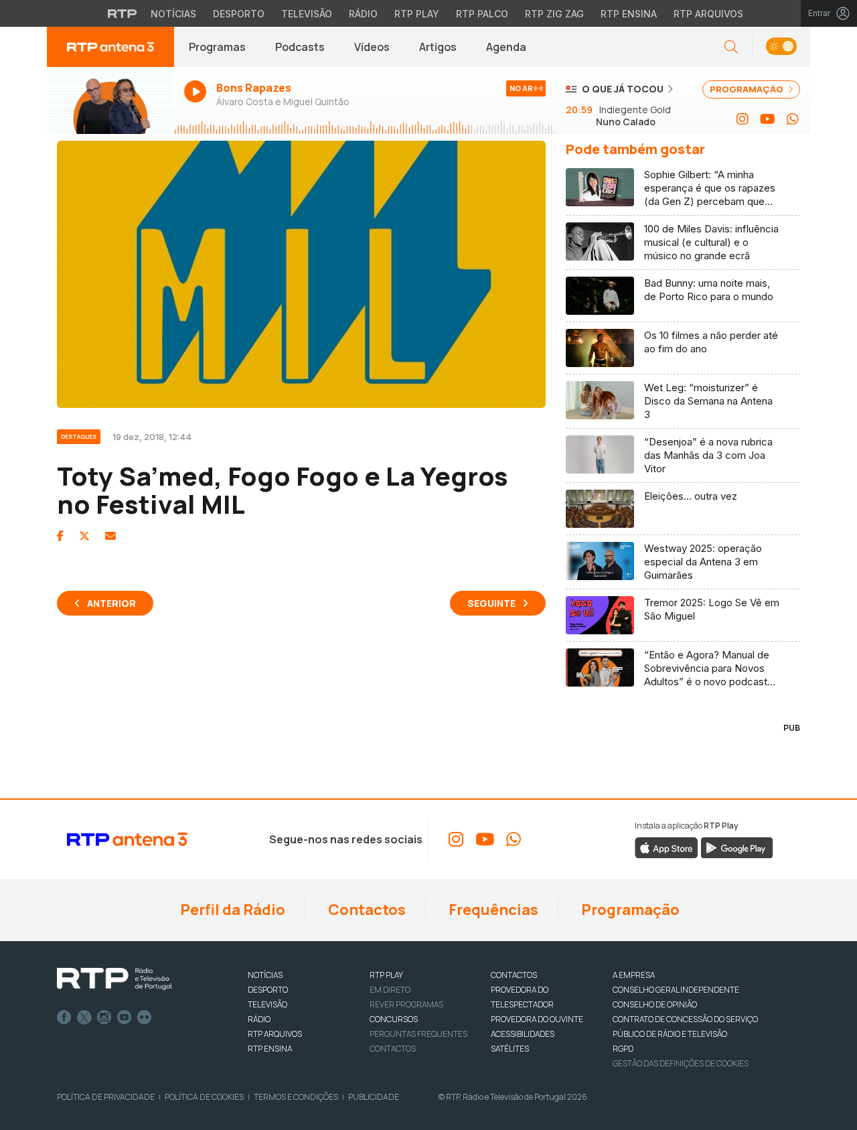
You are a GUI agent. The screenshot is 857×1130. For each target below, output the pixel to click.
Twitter (84, 1017)
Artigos (438, 47)
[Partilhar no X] (84, 535)
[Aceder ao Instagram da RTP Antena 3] (742, 119)
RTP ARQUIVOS (275, 1034)
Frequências (492, 910)
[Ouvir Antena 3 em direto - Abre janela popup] (110, 100)
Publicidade (373, 1097)
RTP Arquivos (708, 13)
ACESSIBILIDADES (522, 1034)
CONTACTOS (514, 975)
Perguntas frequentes (418, 1034)
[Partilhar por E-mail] (110, 535)
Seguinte (491, 603)
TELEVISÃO (267, 1004)
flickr (144, 1017)
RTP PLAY (386, 975)
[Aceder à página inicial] (110, 47)
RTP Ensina (629, 13)
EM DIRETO (390, 989)
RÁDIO (259, 1019)
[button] (781, 47)
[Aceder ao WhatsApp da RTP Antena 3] (793, 119)
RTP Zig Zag (554, 13)
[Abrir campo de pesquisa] (731, 47)
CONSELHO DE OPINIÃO (655, 1004)
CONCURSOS (394, 1019)
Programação (629, 910)
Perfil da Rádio (231, 910)
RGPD (623, 1048)
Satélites (510, 1048)
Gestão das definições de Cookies (681, 1063)
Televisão (306, 13)
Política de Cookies (204, 1097)
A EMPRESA (634, 975)
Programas (217, 47)
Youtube (124, 1017)
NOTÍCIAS (265, 975)
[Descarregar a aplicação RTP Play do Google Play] (736, 846)
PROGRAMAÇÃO (747, 89)
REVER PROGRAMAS (406, 1004)
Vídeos (372, 47)
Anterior (111, 603)
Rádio (363, 13)
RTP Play (416, 13)
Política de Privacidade (106, 1097)
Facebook (64, 1017)
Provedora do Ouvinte (537, 1019)
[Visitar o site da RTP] (122, 13)
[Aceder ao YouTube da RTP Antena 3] (767, 119)
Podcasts (300, 47)
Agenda (506, 47)
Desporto (238, 13)
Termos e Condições (296, 1097)
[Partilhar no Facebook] (60, 535)
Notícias (173, 13)
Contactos (365, 910)
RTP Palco (482, 13)
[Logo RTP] (114, 979)
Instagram (104, 1017)
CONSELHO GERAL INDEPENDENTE (676, 989)
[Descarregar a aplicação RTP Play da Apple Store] (666, 846)
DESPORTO (268, 989)
